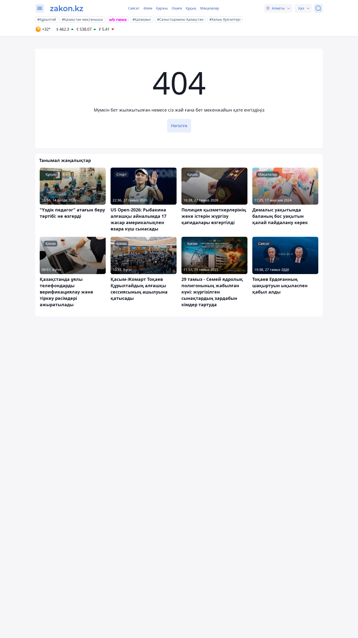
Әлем (147, 8)
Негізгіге (179, 125)
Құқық (191, 8)
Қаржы (162, 8)
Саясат (134, 8)
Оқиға (177, 8)
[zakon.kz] (66, 8)
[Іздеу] (318, 8)
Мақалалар (209, 8)
